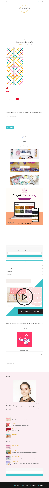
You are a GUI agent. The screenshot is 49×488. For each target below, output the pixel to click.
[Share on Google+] (14, 99)
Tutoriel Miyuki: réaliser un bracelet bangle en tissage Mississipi (25, 463)
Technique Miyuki (10, 268)
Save (17, 98)
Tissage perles (9, 271)
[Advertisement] (24, 27)
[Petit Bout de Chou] (24, 9)
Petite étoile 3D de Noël (17, 430)
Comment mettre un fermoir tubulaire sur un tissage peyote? (25, 452)
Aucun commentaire (28, 44)
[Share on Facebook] (10, 99)
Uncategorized (9, 274)
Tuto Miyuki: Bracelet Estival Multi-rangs (21, 436)
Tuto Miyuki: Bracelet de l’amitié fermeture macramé (23, 419)
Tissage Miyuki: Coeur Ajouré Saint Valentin (21, 425)
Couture (8, 265)
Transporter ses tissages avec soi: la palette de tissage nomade (25, 458)
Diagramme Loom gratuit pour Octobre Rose (21, 447)
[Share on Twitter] (12, 99)
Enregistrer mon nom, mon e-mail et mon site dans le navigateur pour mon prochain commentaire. (24, 112)
